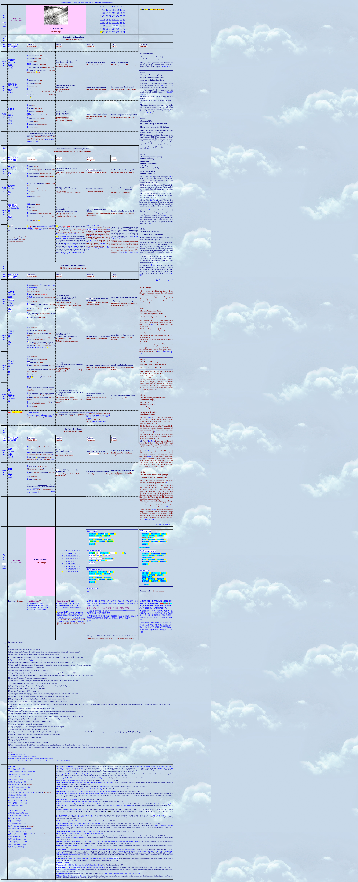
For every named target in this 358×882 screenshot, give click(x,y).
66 (107, 29)
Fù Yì (60, 607)
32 (113, 16)
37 (101, 19)
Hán (58, 612)
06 (115, 6)
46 (101, 22)
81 (124, 32)
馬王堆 (45, 226)
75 (107, 32)
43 (118, 19)
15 (115, 10)
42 (115, 19)
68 (113, 29)
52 (118, 22)
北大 (35, 609)
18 (124, 10)
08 (121, 6)
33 (115, 16)
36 (124, 16)
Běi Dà (31, 609)
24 (115, 13)
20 (104, 13)
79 (118, 32)
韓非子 (66, 612)
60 (115, 26)
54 (124, 22)
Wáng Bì (47, 139)
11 (104, 10)
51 (115, 22)
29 (104, 16)
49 (110, 22)
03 (107, 6)
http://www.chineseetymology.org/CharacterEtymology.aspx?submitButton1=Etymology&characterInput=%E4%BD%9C (39, 760)
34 (118, 16)
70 (118, 29)
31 (110, 16)
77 (113, 32)
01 (101, 6)
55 (101, 26)
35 (121, 16)
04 (110, 6)
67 (110, 29)
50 (113, 22)
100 (45, 609)
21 (107, 13)
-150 (40, 609)
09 (124, 6)
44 (121, 19)
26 (121, 13)
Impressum (98, 2)
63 (124, 26)
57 (107, 26)
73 (4, 12)
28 (101, 16)
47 (104, 22)
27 (124, 13)
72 (124, 29)
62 (121, 26)
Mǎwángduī (40, 226)
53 (121, 22)
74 (104, 32)
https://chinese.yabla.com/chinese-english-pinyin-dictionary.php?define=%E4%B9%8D (30, 758)
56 (104, 26)
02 (104, 6)
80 (121, 32)
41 (113, 19)
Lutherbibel (35, 492)
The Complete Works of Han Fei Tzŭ (69, 614)
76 (110, 32)
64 (101, 29)
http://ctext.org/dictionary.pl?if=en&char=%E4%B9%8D (22, 756)
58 (110, 26)
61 (118, 26)
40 (110, 19)
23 (113, 13)
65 (104, 29)
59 (113, 26)
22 (110, 13)
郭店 (36, 603)
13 (110, 10)
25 (118, 13)
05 (113, 6)
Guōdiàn (32, 603)
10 (101, 10)
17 (121, 10)
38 (104, 19)
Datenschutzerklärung (107, 2)
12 (107, 10)
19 (101, 13)
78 (115, 32)
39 (107, 19)
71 (121, 29)
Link (80, 615)
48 (107, 22)
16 (118, 10)
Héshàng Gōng (91, 415)
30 (107, 16)
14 (113, 10)
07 (118, 6)
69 (115, 29)
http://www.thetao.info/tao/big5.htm (17, 754)
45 (124, 19)
